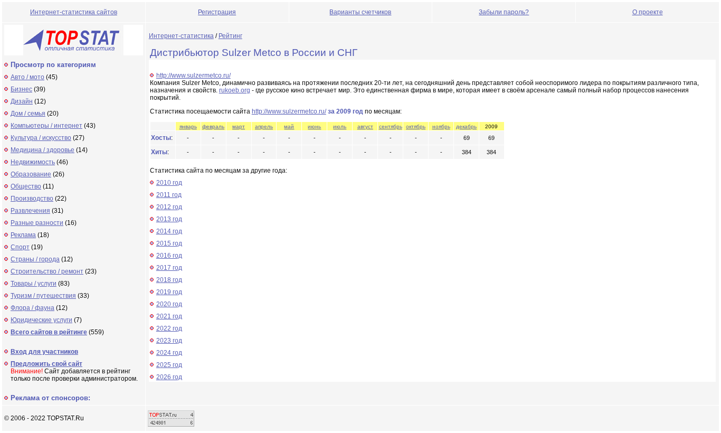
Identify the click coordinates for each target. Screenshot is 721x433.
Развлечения (30, 210)
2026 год (169, 377)
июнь (314, 126)
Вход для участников (44, 351)
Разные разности (37, 223)
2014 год (169, 231)
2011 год (169, 195)
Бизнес (21, 89)
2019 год (169, 292)
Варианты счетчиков (360, 12)
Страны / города (35, 259)
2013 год (169, 219)
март (238, 126)
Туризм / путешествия (43, 295)
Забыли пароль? (504, 12)
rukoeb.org (234, 90)
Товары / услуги (33, 283)
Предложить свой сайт (46, 364)
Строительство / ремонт (47, 271)
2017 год (169, 267)
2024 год (169, 352)
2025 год (169, 365)
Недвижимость (33, 162)
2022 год (169, 328)
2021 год (169, 316)
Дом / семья (28, 113)
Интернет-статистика (181, 36)
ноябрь (441, 126)
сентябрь (390, 126)
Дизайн (22, 101)
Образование (31, 174)
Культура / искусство (41, 138)
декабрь (466, 126)
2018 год (169, 280)
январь (188, 126)
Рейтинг (230, 36)
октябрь (415, 126)
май (289, 126)
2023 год (169, 340)
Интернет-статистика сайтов (73, 12)
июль (339, 126)
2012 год (169, 207)
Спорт (20, 247)
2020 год (169, 304)
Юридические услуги (41, 320)
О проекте (647, 12)
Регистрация (217, 12)
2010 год (169, 182)
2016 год (169, 255)
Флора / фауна (32, 308)
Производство (32, 198)
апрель (264, 126)
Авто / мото (27, 77)
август (365, 126)
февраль (213, 126)
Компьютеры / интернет (46, 125)
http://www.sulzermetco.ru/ (193, 75)
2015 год (169, 243)
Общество (26, 186)
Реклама (23, 235)
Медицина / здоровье (42, 150)
